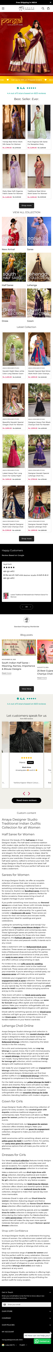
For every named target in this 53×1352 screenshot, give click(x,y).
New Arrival (8, 249)
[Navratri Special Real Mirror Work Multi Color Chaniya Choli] (39, 349)
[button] (48, 8)
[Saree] (39, 231)
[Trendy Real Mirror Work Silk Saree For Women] (14, 122)
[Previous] (22, 606)
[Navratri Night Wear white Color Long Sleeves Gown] (14, 349)
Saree (30, 249)
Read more (6, 673)
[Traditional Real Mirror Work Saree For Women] (39, 171)
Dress (5, 321)
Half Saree (7, 285)
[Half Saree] (14, 267)
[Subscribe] (48, 1304)
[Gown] (39, 302)
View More (26, 689)
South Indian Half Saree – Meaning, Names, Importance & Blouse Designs (18, 665)
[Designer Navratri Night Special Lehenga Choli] (39, 502)
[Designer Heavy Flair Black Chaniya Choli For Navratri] (39, 400)
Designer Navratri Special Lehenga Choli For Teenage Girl (38, 474)
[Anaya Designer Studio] (26, 8)
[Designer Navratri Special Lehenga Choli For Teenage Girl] (39, 451)
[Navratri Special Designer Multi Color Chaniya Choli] (14, 502)
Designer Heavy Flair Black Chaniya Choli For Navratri (39, 423)
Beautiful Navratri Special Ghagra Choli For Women (13, 423)
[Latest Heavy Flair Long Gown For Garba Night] (14, 451)
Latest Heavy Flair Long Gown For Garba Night (12, 474)
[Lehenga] (39, 267)
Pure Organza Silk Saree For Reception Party (37, 143)
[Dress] (14, 302)
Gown (30, 321)
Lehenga (32, 285)
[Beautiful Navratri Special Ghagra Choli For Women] (14, 400)
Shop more (27, 205)
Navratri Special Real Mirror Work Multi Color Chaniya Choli (39, 372)
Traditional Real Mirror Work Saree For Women (37, 192)
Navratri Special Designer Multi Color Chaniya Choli (13, 525)
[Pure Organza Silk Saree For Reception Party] (39, 122)
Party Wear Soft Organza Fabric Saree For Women (13, 192)
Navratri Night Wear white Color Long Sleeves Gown (13, 372)
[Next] (30, 606)
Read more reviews (27, 800)
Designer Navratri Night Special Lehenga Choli (38, 525)
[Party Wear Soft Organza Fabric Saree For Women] (14, 171)
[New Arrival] (14, 231)
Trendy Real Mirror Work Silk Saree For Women (12, 143)
